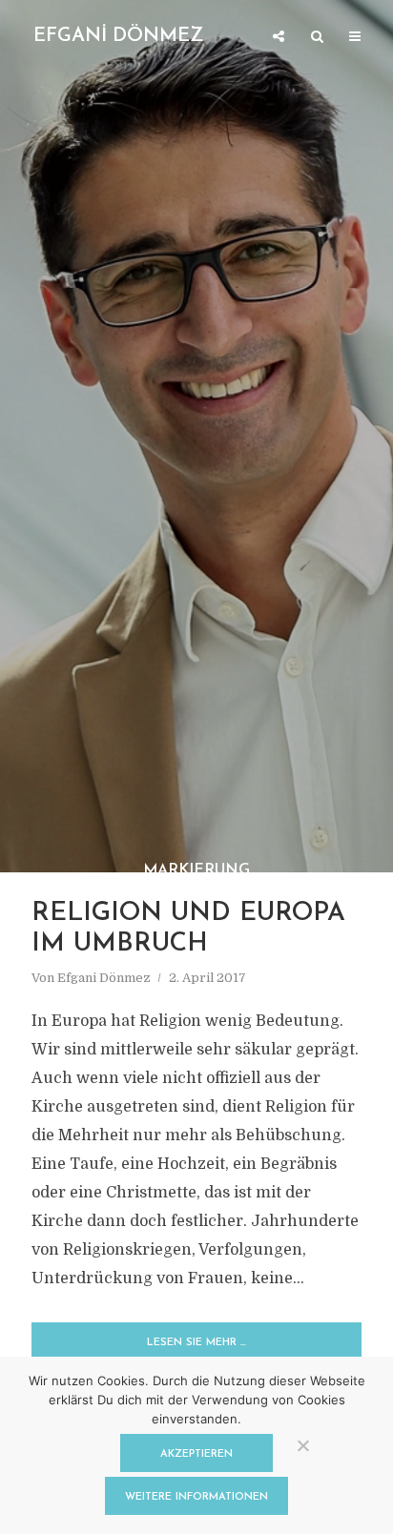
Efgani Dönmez (104, 978)
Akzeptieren (196, 1454)
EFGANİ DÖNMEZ (118, 36)
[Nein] (302, 1445)
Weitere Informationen (196, 1497)
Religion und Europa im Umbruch (188, 929)
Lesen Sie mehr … (196, 1343)
